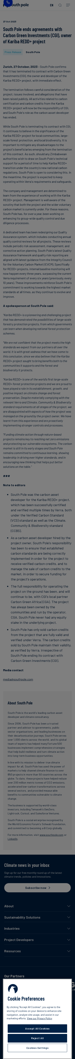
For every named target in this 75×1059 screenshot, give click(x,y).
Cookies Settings (37, 1047)
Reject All (37, 1038)
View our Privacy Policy (39, 1018)
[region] (37, 1019)
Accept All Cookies (37, 1028)
